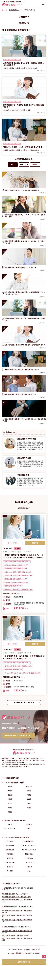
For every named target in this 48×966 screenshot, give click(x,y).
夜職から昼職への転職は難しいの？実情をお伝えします (17, 900)
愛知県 (29, 807)
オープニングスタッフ (29, 845)
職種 (18, 68)
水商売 (29, 68)
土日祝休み (29, 858)
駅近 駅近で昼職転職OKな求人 (13, 586)
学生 (18, 110)
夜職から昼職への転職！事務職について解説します (17, 916)
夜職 (23, 150)
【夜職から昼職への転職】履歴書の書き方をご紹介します (17, 931)
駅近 (28, 871)
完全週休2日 (10, 845)
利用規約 (27, 949)
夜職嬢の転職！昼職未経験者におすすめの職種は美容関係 (17, 911)
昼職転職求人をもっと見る (24, 702)
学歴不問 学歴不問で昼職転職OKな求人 (15, 568)
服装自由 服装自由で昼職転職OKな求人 (15, 579)
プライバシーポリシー (15, 949)
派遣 (28, 828)
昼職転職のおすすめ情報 (12, 59)
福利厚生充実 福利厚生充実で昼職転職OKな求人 (18, 575)
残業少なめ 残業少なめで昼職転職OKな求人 (17, 561)
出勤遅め (29, 866)
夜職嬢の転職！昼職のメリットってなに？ (15, 894)
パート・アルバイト (10, 828)
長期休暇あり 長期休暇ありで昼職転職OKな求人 (18, 589)
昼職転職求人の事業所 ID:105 (13, 593)
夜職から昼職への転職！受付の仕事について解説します (17, 920)
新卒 (13, 110)
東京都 (10, 786)
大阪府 (10, 790)
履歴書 (12, 68)
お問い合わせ (36, 949)
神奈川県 (29, 786)
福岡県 (10, 807)
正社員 (10, 824)
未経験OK (10, 854)
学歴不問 (10, 858)
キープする (14, 543)
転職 (23, 68)
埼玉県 (10, 803)
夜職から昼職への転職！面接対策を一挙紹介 (15, 935)
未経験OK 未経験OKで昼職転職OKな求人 (16, 565)
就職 (29, 110)
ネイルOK (10, 871)
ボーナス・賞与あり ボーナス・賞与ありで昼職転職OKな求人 (22, 673)
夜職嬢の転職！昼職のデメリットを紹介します (16, 897)
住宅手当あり (29, 841)
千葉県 (29, 799)
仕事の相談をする (24, 962)
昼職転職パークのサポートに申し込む (18, 735)
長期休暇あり (10, 849)
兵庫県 (29, 790)
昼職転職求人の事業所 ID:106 (13, 677)
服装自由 (29, 862)
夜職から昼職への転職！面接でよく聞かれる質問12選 (17, 939)
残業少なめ (29, 854)
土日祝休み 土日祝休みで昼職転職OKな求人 (17, 572)
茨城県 (29, 803)
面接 (6, 68)
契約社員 (29, 824)
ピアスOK (10, 841)
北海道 (10, 799)
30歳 (36, 68)
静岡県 (10, 812)
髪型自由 (10, 866)
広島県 (10, 795)
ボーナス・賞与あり (29, 849)
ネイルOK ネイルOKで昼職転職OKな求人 (16, 582)
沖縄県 (29, 795)
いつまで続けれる (33, 150)
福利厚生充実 (10, 862)
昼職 (23, 110)
